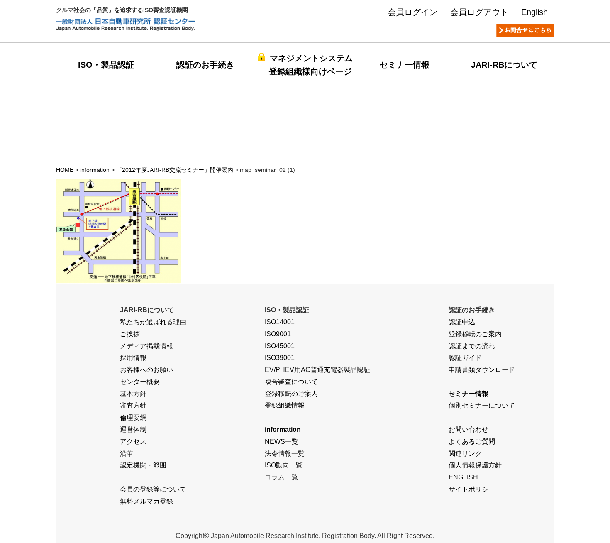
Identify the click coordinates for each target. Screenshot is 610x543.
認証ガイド (465, 357)
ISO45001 (280, 346)
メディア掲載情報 (146, 346)
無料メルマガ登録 (146, 501)
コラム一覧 (281, 477)
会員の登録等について (153, 489)
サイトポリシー (472, 489)
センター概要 (140, 381)
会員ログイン (412, 12)
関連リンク (465, 453)
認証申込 (462, 321)
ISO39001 (280, 357)
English (534, 12)
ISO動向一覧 (284, 465)
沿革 (126, 453)
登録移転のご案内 (291, 393)
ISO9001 (278, 334)
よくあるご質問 (472, 441)
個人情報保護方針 (475, 465)
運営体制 (133, 429)
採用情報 (133, 357)
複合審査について (291, 381)
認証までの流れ (472, 346)
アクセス (133, 441)
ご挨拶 (130, 334)
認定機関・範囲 (143, 465)
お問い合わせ (468, 429)
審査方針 (133, 405)
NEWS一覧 (281, 441)
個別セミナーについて (482, 405)
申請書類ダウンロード (482, 369)
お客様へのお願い (146, 369)
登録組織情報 (285, 405)
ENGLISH (463, 477)
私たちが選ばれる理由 (153, 321)
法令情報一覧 (285, 453)
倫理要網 (133, 417)
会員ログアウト (479, 12)
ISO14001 (280, 321)
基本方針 (133, 393)
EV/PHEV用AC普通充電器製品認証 (317, 369)
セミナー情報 (404, 64)
